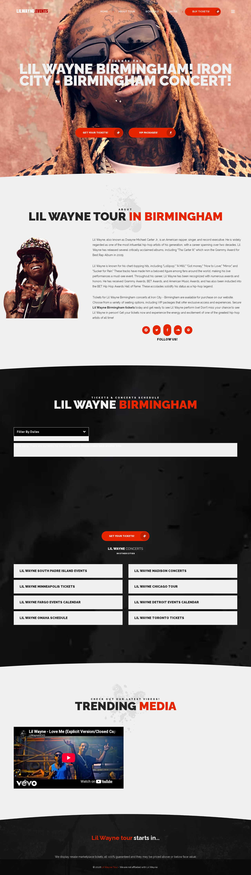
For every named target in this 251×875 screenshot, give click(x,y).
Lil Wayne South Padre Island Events (53, 571)
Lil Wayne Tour (110, 867)
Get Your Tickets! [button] (95, 132)
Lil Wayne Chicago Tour (156, 586)
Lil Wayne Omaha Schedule (44, 618)
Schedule (152, 11)
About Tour (126, 11)
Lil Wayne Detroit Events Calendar (166, 602)
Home (104, 11)
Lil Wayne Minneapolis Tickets (47, 586)
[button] (232, 12)
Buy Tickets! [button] (201, 11)
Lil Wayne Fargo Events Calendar (50, 602)
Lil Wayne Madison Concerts (160, 571)
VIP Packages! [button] (148, 132)
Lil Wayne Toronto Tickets (159, 618)
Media (173, 11)
